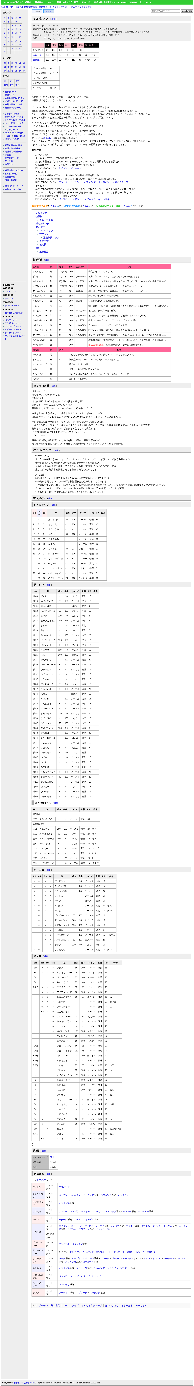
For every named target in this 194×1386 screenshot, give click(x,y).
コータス (78, 1219)
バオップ (85, 1276)
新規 (59, 2)
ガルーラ (37, 55)
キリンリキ (104, 199)
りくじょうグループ (92, 1305)
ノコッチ (63, 1211)
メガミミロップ (120, 182)
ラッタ (62, 1258)
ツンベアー (143, 1211)
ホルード (140, 1252)
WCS (7, 133)
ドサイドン (75, 1252)
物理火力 (9, 148)
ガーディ (63, 1195)
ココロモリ (64, 1284)
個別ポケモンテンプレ (15, 186)
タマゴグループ (12, 158)
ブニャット (76, 168)
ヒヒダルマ (114, 1252)
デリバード (64, 1187)
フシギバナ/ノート (13, 323)
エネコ (147, 1258)
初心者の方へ (11, 92)
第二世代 (55, 1305)
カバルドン (182, 1258)
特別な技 (9, 164)
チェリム (168, 1226)
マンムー (127, 1211)
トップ (50, 2)
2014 (9, 136)
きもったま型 (46, 220)
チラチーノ (84, 1229)
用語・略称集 (11, 180)
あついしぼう (111, 1305)
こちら (54, 206)
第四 (6, 85)
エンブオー (101, 1252)
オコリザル (64, 1203)
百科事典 (39, 2)
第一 (6, 81)
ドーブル (41, 1179)
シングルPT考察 (12, 114)
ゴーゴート (88, 1261)
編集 (65, 2)
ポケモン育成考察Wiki (24, 1383)
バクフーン (88, 1258)
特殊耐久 (18, 151)
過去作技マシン (51, 237)
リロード (86, 2)
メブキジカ (90, 199)
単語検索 (98, 2)
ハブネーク (81, 1292)
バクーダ (63, 1219)
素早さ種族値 (11, 145)
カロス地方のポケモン (15, 98)
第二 (11, 81)
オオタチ (115, 1226)
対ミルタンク (42, 223)
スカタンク (95, 1292)
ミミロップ (110, 1211)
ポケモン (43, 1305)
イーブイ (99, 1226)
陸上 (52, 1157)
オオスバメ (104, 182)
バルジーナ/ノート (13, 320)
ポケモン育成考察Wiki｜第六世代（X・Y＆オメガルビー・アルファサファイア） (54, 7)
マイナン (157, 1226)
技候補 (39, 216)
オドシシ (77, 199)
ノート (49, 11)
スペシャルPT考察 (13, 126)
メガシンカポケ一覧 (14, 101)
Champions (8, 2)
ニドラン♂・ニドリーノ (70, 1226)
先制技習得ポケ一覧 (14, 104)
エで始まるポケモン (14, 313)
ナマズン (9, 298)
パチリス (98, 1211)
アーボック (64, 1292)
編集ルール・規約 (13, 189)
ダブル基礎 (10, 117)
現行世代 (19, 2)
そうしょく (141, 1305)
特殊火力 (18, 148)
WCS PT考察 (17, 133)
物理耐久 (9, 151)
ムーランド (76, 182)
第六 (17, 85)
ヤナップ (74, 1276)
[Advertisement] (14, 236)
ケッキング (88, 1252)
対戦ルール (10, 95)
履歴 (76, 2)
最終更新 (107, 2)
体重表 (8, 155)
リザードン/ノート (13, 329)
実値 (20, 145)
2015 (16, 136)
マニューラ (81, 1268)
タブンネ (72, 1229)
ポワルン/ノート (12, 305)
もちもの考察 (11, 174)
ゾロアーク (125, 1268)
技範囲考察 (10, 177)
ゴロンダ (151, 1252)
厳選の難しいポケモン (15, 170)
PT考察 (20, 117)
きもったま (127, 1305)
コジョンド (106, 1195)
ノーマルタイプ (71, 1305)
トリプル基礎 (11, 120)
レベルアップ (46, 230)
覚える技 (40, 227)
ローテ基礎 (10, 123)
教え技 (42, 244)
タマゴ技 (44, 241)
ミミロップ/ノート (13, 326)
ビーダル (89, 1219)
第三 (17, 81)
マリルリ (130, 1226)
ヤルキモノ (75, 1195)
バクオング (90, 182)
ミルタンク (7, 7)
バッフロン (64, 199)
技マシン (44, 234)
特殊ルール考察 (12, 139)
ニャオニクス (11, 291)
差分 (70, 2)
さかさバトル (13, 129)
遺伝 (38, 248)
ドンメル (157, 1258)
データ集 (9, 161)
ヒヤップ (96, 1276)
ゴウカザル (112, 1268)
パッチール (64, 1244)
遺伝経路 (44, 251)
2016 (22, 136)
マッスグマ (128, 1258)
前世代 (28, 2)
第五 (11, 85)
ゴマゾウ (74, 1211)
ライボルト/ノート (13, 333)
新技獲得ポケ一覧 (13, 107)
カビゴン (37, 60)
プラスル (145, 1226)
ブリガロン (127, 1252)
